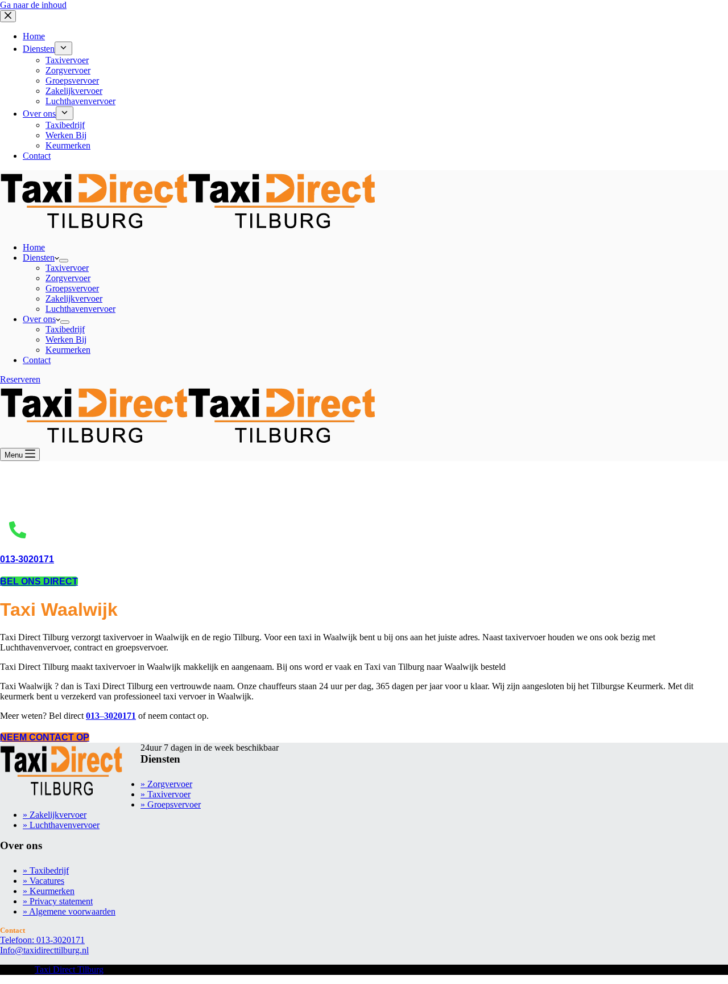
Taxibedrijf (65, 329)
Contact (37, 360)
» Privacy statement (58, 901)
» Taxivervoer (165, 794)
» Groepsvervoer (170, 804)
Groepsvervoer (72, 288)
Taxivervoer (67, 268)
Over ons (39, 319)
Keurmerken (68, 350)
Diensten (39, 257)
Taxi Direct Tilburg (69, 969)
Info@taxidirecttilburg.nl (44, 950)
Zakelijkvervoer (74, 298)
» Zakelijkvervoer (54, 815)
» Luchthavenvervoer (61, 825)
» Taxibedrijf (46, 870)
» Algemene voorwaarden (69, 911)
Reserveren (20, 379)
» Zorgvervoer (166, 784)
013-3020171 (27, 559)
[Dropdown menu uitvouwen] (63, 260)
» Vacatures (43, 881)
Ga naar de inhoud (33, 5)
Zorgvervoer (68, 278)
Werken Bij (66, 339)
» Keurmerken (49, 891)
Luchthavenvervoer (80, 309)
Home (34, 247)
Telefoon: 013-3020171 (42, 940)
